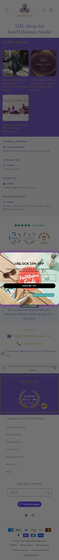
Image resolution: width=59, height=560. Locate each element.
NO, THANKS (29, 293)
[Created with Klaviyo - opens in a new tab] (29, 306)
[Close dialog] (56, 256)
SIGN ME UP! (29, 286)
